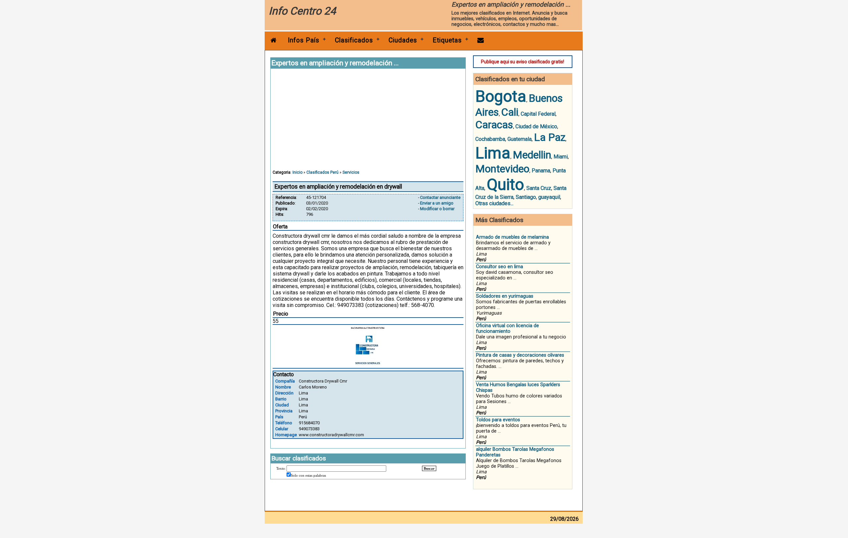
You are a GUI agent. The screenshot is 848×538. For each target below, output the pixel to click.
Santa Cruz (538, 188)
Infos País (303, 40)
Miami (561, 156)
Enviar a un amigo (436, 203)
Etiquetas (447, 40)
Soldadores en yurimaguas (504, 296)
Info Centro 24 (302, 11)
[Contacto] (481, 40)
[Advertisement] (368, 122)
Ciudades (403, 40)
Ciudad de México (536, 126)
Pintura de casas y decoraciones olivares (520, 355)
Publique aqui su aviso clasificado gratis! (522, 61)
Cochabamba (490, 139)
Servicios (351, 172)
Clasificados (354, 40)
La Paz (549, 137)
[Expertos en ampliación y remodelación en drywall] (368, 364)
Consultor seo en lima (499, 266)
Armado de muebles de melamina (512, 237)
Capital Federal (538, 114)
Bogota (500, 96)
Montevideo (502, 168)
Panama (541, 170)
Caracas (494, 124)
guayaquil (549, 197)
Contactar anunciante (440, 197)
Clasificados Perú (322, 172)
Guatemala (519, 139)
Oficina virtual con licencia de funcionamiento (507, 328)
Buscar (429, 468)
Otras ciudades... (494, 203)
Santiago (526, 197)
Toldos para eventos (498, 420)
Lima (492, 153)
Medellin (532, 155)
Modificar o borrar (437, 208)
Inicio (297, 172)
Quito (505, 184)
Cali (509, 112)
